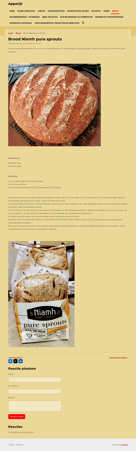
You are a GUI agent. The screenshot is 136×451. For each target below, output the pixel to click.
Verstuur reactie (16, 416)
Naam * (11, 374)
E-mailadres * (14, 386)
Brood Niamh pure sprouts (34, 33)
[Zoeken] (83, 22)
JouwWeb (124, 445)
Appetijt (15, 4)
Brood (18, 33)
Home (10, 33)
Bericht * (11, 398)
